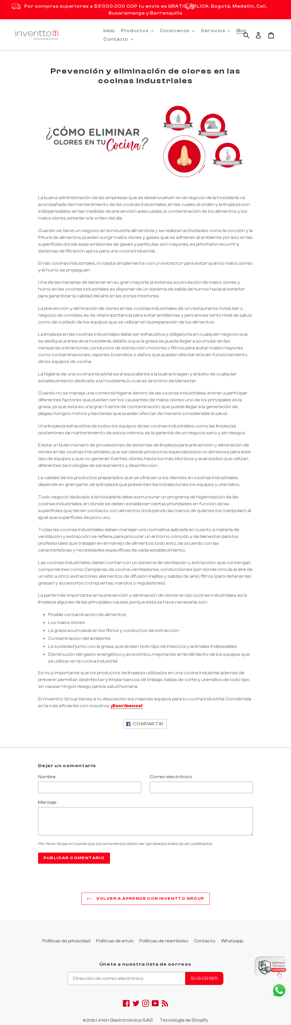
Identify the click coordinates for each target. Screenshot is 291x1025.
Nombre (47, 776)
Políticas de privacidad (66, 940)
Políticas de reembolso (163, 940)
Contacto (204, 940)
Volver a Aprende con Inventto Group (149, 898)
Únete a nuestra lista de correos (145, 964)
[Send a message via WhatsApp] (279, 990)
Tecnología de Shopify (183, 1020)
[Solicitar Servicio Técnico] (271, 967)
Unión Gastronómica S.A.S (124, 1020)
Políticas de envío (115, 940)
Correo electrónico (171, 776)
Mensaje (47, 802)
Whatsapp (232, 940)
